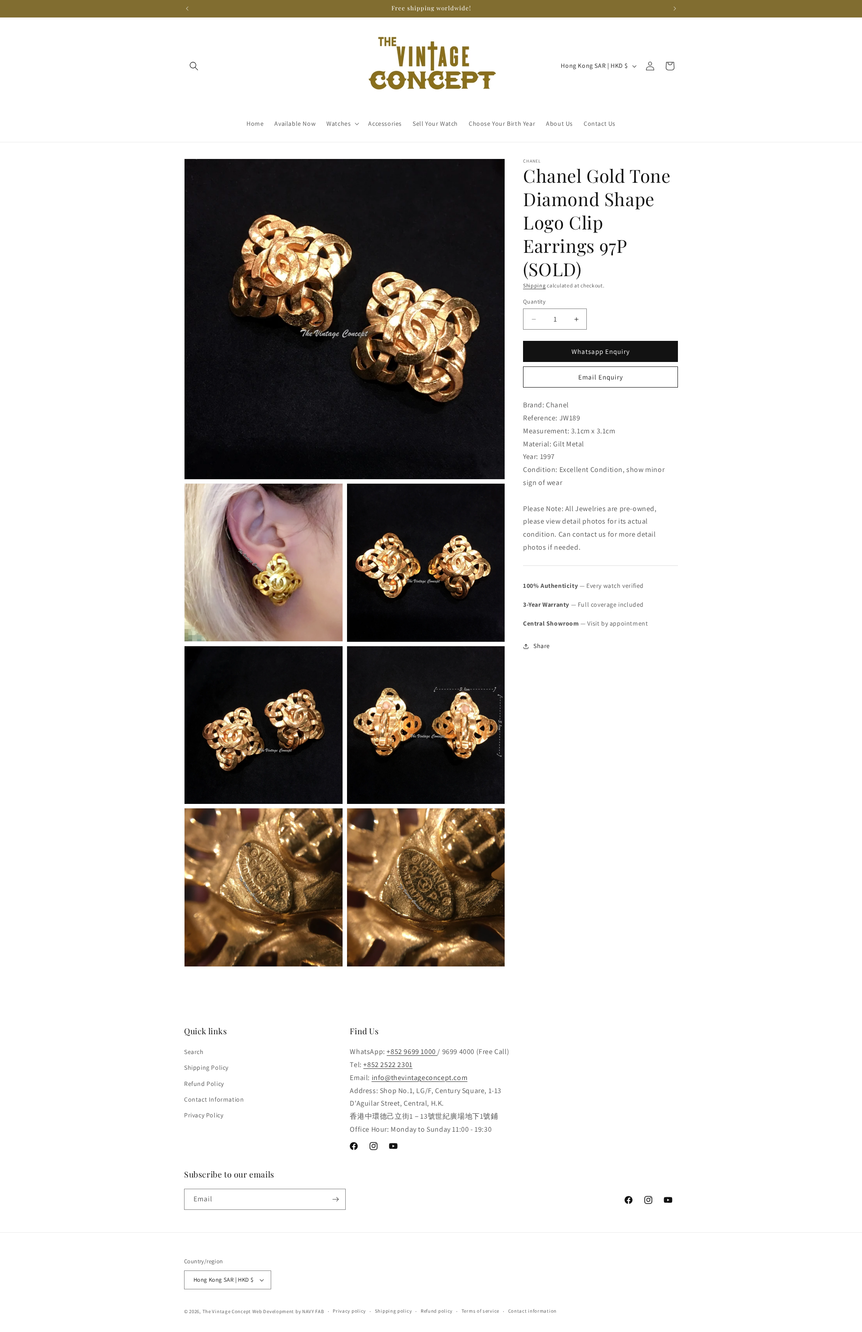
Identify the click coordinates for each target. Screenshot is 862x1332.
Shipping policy (393, 1311)
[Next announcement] (675, 8)
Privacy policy (349, 1311)
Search (194, 1052)
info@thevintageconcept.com (420, 1077)
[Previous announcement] (187, 8)
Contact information (532, 1311)
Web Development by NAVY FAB (288, 1311)
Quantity (534, 301)
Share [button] (541, 646)
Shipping (534, 285)
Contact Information (214, 1099)
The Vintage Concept (226, 1311)
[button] (194, 66)
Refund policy (437, 1311)
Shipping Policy (206, 1067)
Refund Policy (204, 1084)
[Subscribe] (335, 1199)
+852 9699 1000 (412, 1051)
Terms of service (480, 1311)
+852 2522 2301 (387, 1064)
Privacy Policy (203, 1115)
